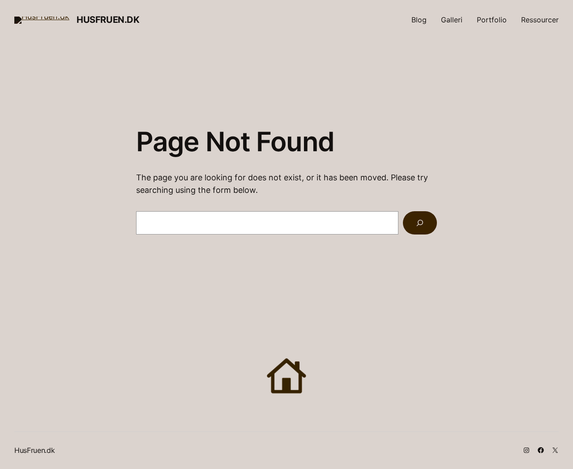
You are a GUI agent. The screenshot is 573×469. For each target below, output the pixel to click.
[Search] (420, 222)
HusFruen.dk (108, 19)
